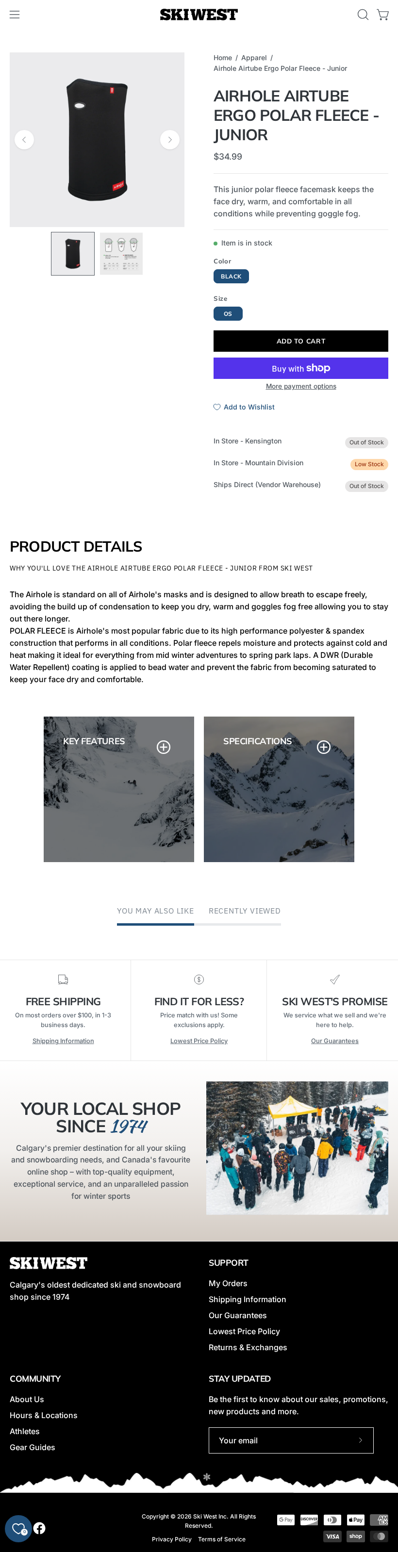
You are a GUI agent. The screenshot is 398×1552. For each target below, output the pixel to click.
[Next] (170, 139)
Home (223, 57)
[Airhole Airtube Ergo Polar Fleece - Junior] (73, 254)
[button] (362, 14)
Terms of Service (222, 1539)
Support (229, 1262)
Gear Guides (32, 1447)
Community (35, 1378)
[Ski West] (199, 15)
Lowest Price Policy (199, 1041)
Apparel (254, 57)
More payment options (301, 386)
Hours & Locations (44, 1415)
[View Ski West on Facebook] (39, 1528)
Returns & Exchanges (248, 1347)
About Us (27, 1399)
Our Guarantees (335, 1041)
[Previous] (24, 139)
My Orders (228, 1283)
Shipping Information (63, 1041)
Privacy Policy (172, 1539)
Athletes (25, 1431)
